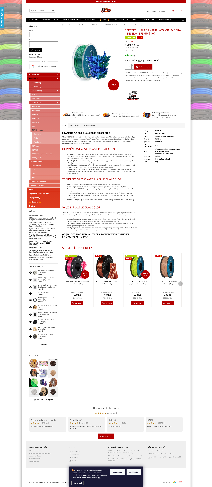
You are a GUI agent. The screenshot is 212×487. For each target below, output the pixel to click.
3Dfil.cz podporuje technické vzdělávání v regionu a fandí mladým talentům (43, 218)
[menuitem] (33, 20)
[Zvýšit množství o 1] (132, 65)
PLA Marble (36, 106)
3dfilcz (74, 460)
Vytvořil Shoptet (167, 482)
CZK (152, 11)
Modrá (157, 136)
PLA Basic (35, 118)
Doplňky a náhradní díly (39, 193)
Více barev (37, 142)
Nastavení (77, 483)
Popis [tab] (64, 125)
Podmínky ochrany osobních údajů (40, 453)
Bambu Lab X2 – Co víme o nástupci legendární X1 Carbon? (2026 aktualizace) (41, 242)
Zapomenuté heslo (35, 57)
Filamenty (33, 78)
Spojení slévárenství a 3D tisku (40, 255)
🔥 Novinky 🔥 (35, 202)
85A (33, 177)
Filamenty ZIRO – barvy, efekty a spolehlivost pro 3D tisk (164, 458)
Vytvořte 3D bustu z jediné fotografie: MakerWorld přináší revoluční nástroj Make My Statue (42, 236)
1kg (156, 162)
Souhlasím (133, 472)
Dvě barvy (37, 134)
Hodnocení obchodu (106, 408)
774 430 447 (75, 454)
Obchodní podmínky (35, 451)
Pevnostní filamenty (38, 181)
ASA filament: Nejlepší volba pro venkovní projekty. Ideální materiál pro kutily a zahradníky (42, 224)
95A (33, 173)
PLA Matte (36, 122)
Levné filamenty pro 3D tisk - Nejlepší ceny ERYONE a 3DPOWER (125, 460)
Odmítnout (117, 472)
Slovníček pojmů (34, 461)
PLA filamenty (35, 102)
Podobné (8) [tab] (74, 125)
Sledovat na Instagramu (45, 400)
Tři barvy (37, 138)
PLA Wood (36, 110)
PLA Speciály (37, 158)
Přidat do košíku (144, 67)
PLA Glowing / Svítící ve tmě (42, 154)
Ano (156, 145)
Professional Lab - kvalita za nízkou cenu (160, 451)
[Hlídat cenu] (133, 96)
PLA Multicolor (37, 130)
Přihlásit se (36, 50)
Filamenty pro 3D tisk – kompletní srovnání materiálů (41, 258)
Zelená (163, 136)
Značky (32, 206)
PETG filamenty (36, 90)
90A (33, 169)
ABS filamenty (35, 82)
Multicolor (170, 136)
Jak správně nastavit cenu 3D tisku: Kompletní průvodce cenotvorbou (41, 251)
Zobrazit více (106, 436)
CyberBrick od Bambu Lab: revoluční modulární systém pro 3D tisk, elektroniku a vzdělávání (42, 230)
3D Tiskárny (34, 74)
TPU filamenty (35, 166)
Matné (34, 94)
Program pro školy (35, 247)
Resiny (31, 189)
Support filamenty (37, 185)
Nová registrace (34, 54)
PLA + (34, 126)
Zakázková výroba (35, 456)
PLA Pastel (36, 146)
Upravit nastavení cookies (68, 482)
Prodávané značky (34, 459)
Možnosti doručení (152, 60)
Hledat (53, 10)
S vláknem (36, 98)
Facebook (75, 457)
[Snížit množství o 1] (132, 68)
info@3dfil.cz (76, 451)
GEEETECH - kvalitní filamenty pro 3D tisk (161, 454)
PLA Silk (35, 150)
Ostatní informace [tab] (89, 125)
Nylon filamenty (36, 162)
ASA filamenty (35, 86)
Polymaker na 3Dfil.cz (37, 215)
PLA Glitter (36, 114)
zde (99, 478)
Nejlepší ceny (34, 198)
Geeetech (158, 142)
